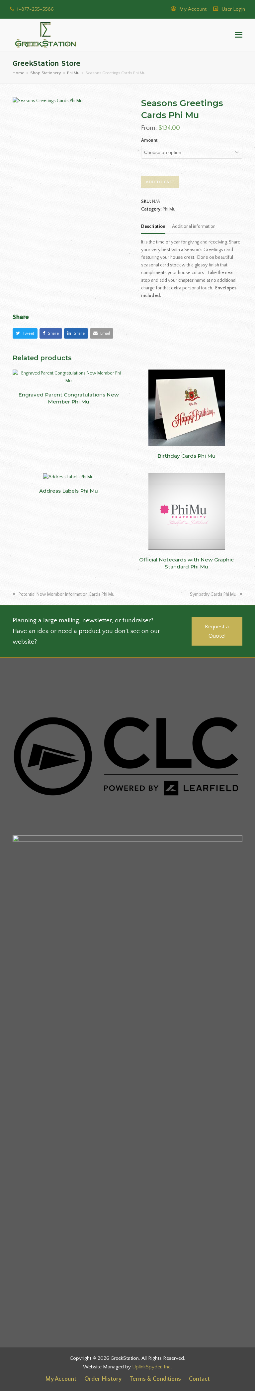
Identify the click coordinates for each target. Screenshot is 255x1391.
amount (149, 140)
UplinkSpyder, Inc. (152, 1367)
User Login (233, 9)
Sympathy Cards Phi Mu (213, 594)
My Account (192, 9)
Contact (199, 1379)
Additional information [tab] (193, 226)
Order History (103, 1379)
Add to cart (160, 182)
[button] (238, 35)
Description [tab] (153, 226)
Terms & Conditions (155, 1379)
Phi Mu (169, 209)
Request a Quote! (217, 631)
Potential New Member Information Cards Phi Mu (66, 594)
